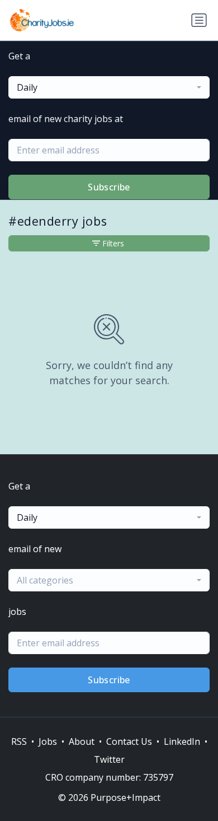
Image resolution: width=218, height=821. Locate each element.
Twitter (109, 759)
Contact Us (129, 741)
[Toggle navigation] (199, 20)
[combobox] (109, 87)
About (81, 741)
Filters (113, 243)
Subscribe (109, 187)
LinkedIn (182, 741)
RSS (19, 741)
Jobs (48, 741)
